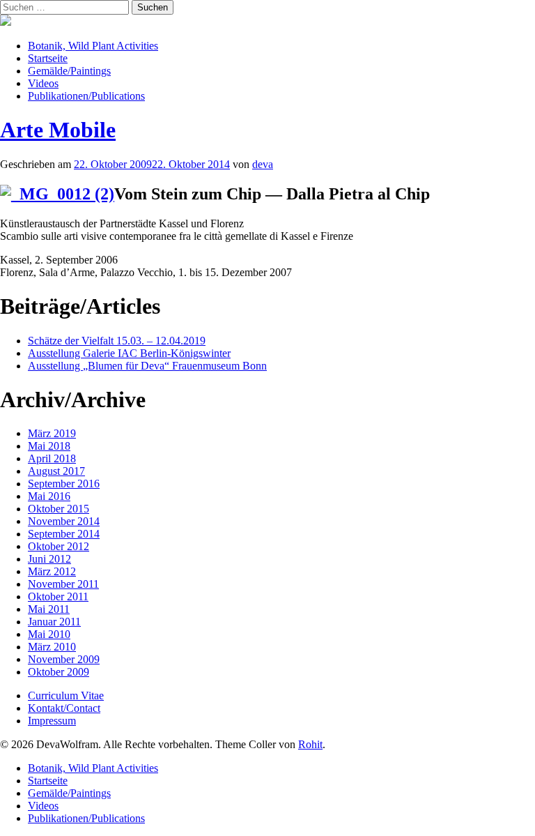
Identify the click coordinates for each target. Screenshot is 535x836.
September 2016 (64, 483)
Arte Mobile (58, 129)
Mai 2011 (49, 609)
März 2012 (52, 571)
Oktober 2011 (58, 596)
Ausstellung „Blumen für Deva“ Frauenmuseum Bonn (147, 366)
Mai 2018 (49, 446)
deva (262, 164)
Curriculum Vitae (66, 695)
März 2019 (52, 433)
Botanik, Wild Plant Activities (93, 46)
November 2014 (64, 521)
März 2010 (52, 647)
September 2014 (64, 534)
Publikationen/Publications (86, 96)
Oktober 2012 (58, 546)
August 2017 (56, 471)
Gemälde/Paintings (69, 71)
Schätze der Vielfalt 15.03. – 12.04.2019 (117, 341)
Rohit (310, 744)
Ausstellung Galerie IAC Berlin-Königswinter (129, 353)
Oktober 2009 (58, 672)
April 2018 (52, 458)
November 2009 (64, 659)
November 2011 (63, 584)
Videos (43, 83)
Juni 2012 (49, 559)
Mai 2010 (49, 634)
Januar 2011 (54, 622)
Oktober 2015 (58, 509)
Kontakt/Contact (64, 708)
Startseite (48, 58)
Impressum (52, 721)
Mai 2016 (49, 496)
